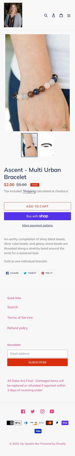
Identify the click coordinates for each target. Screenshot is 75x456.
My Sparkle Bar (29, 443)
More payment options (37, 225)
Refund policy (17, 328)
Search (12, 307)
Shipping (29, 191)
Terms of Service (20, 317)
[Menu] (69, 15)
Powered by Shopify (53, 443)
